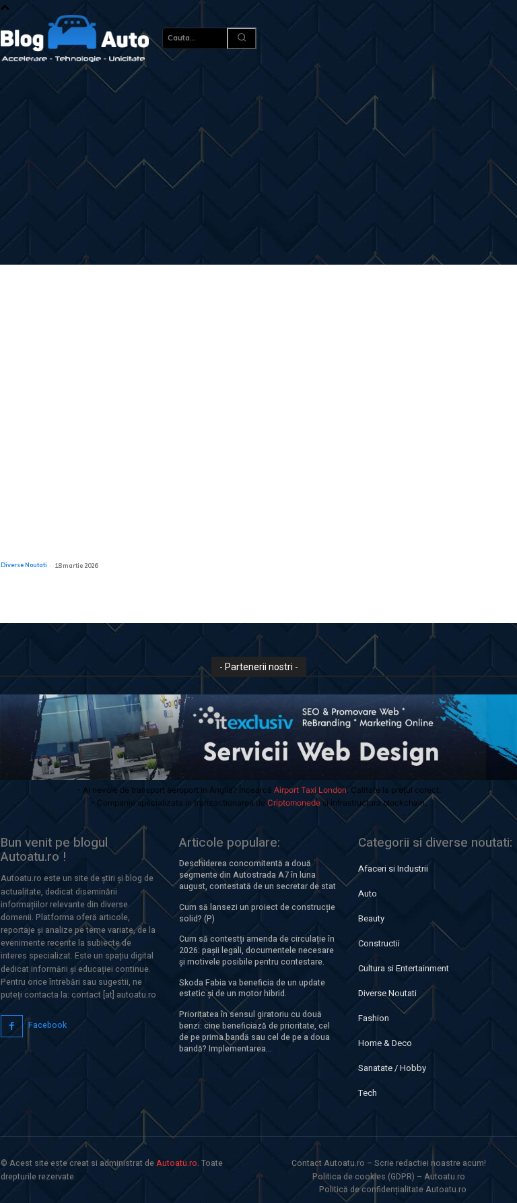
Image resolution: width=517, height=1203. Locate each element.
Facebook (47, 1025)
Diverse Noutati (24, 564)
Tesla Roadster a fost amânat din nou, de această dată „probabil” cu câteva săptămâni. (55, 530)
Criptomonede (293, 803)
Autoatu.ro (176, 1163)
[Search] (241, 38)
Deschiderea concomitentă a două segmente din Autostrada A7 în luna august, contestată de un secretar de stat (257, 874)
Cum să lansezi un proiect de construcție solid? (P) (257, 913)
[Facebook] (12, 1026)
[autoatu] (75, 38)
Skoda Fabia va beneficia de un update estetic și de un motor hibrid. (252, 988)
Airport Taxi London (310, 790)
